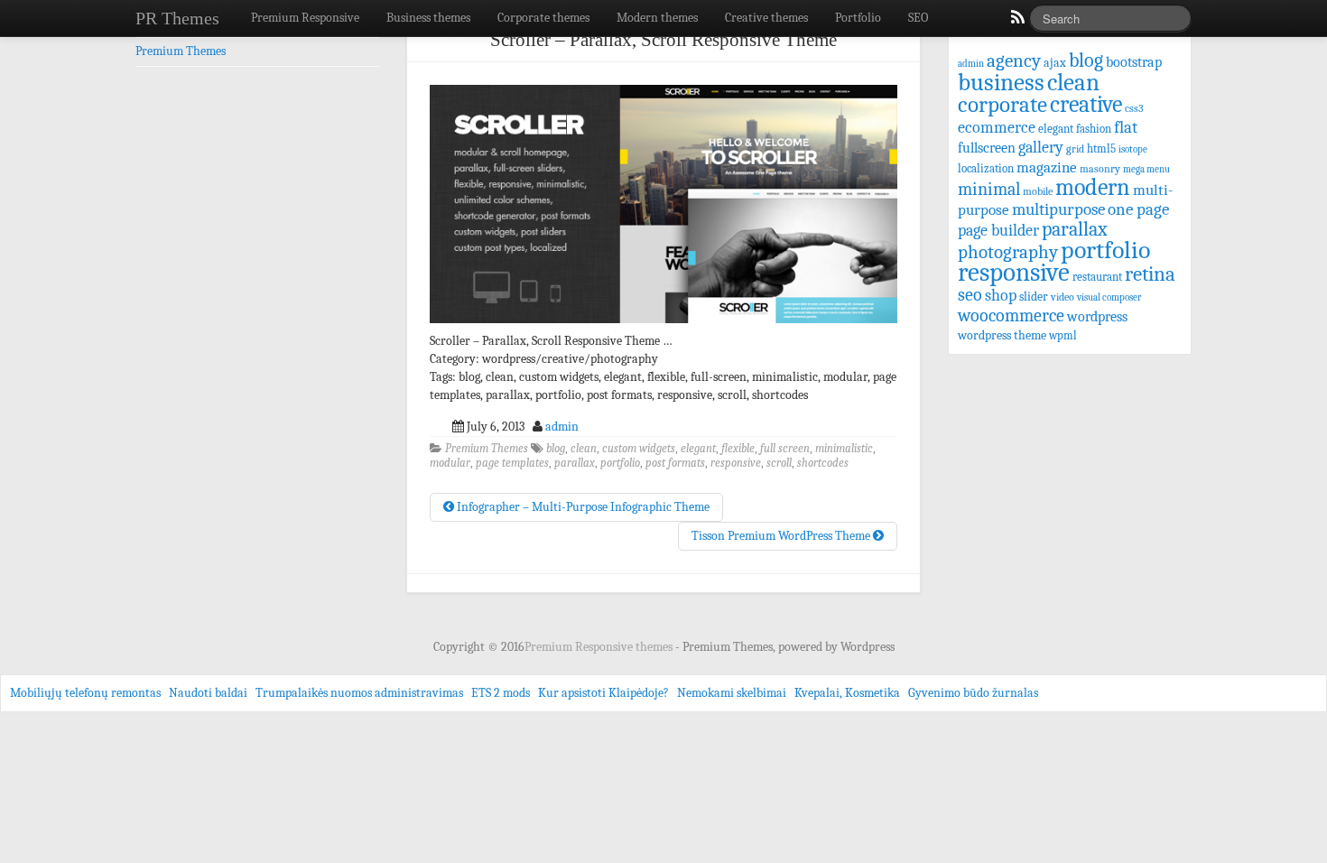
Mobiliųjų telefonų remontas (85, 693)
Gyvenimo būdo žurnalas (973, 693)
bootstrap (1134, 61)
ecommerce (996, 127)
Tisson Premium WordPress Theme (782, 535)
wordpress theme (1002, 335)
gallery (1040, 147)
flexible (738, 448)
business (1001, 82)
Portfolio (858, 17)
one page (1138, 209)
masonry (1100, 168)
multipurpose (1058, 209)
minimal (989, 189)
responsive (735, 463)
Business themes (428, 17)
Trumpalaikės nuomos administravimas (359, 693)
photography (1008, 252)
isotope (1132, 149)
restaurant (1097, 277)
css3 (1134, 109)
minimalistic (844, 448)
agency (1014, 60)
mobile (1038, 191)
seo (970, 294)
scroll (779, 463)
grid (1075, 149)
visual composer (1109, 297)
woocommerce (1011, 315)
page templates (512, 463)
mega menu (1146, 169)
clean (584, 448)
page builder (998, 230)
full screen (785, 448)
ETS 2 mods (500, 693)
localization (986, 168)
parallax (574, 463)
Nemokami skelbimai (731, 693)
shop (1000, 295)
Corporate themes (543, 17)
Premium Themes (486, 448)
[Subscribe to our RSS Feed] (1016, 21)
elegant (698, 448)
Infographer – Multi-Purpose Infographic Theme (582, 507)
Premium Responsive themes (599, 646)
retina (1150, 274)
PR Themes (177, 18)
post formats (675, 463)
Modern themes (657, 17)
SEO (918, 17)
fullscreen (987, 148)
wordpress (1097, 316)
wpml (1063, 335)
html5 (1101, 148)
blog (555, 448)
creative (1086, 104)
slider (1033, 296)
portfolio (620, 463)
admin (562, 426)
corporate (1002, 104)
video (1062, 297)
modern (1092, 187)
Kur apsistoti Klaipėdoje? (603, 693)
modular (450, 463)
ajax (1055, 63)
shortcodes (823, 463)
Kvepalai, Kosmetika (847, 693)
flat (1125, 127)
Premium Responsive (305, 17)
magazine (1046, 167)
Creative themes (766, 17)
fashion (1093, 128)
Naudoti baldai (208, 693)
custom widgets (638, 448)
